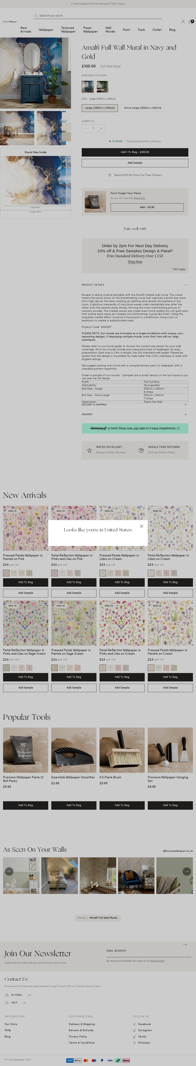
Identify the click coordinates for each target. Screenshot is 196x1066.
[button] (141, 526)
